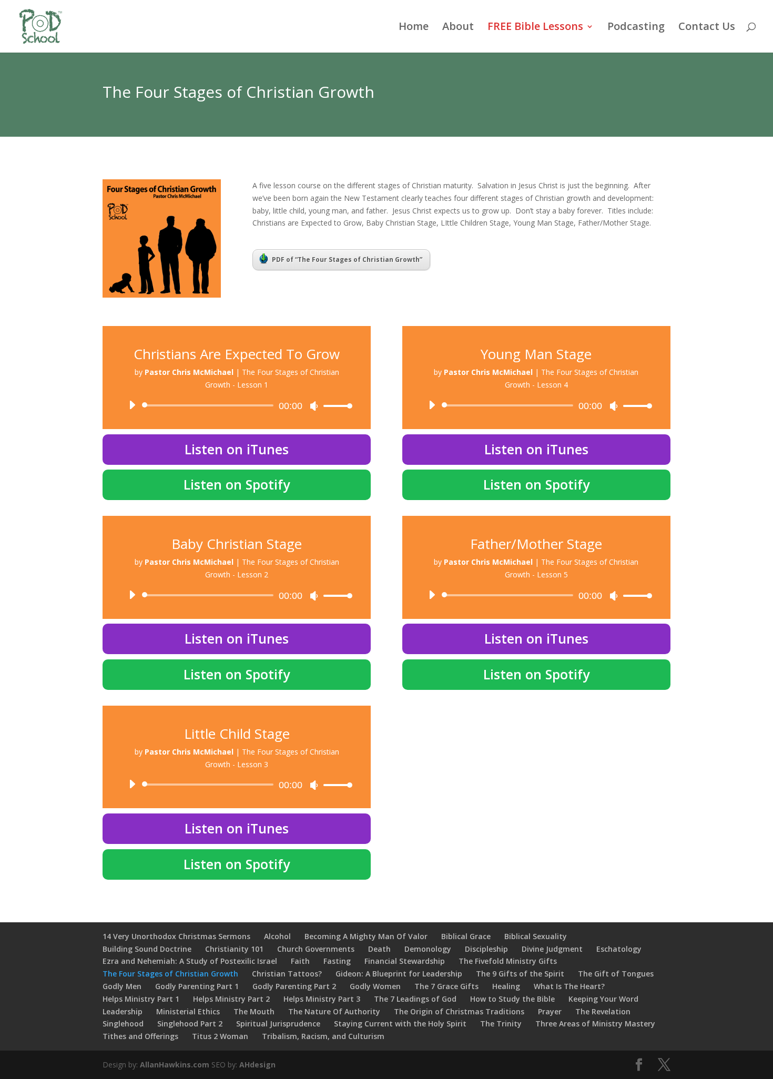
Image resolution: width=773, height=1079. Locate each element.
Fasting (337, 961)
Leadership (123, 1011)
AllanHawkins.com (174, 1065)
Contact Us (706, 28)
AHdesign (257, 1065)
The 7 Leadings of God (415, 999)
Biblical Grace (466, 936)
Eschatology (619, 949)
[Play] (132, 404)
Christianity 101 (234, 949)
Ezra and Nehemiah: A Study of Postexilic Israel (190, 961)
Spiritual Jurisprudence (278, 1024)
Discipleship (486, 949)
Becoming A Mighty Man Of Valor (366, 936)
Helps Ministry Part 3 (321, 999)
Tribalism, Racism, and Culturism (323, 1036)
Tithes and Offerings (140, 1036)
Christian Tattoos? (287, 974)
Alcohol (277, 936)
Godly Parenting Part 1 (197, 986)
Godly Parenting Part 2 (294, 986)
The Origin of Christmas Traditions (459, 1011)
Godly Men (122, 986)
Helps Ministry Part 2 (231, 999)
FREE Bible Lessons (535, 28)
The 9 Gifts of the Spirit (520, 974)
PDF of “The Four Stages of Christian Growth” (347, 259)
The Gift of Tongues (616, 974)
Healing (506, 986)
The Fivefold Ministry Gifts (508, 961)
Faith (300, 961)
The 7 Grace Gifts (446, 986)
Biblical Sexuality (535, 936)
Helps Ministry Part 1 (141, 999)
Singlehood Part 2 (189, 1024)
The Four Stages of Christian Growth (170, 974)
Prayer (550, 1011)
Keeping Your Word (603, 999)
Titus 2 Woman (220, 1036)
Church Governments (315, 949)
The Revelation (602, 1011)
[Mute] (314, 406)
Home (414, 28)
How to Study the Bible (512, 999)
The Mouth (253, 1011)
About (458, 28)
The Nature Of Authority (334, 1011)
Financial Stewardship (404, 961)
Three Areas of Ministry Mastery (595, 1024)
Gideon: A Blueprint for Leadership (398, 974)
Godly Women (375, 986)
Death (379, 949)
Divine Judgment (552, 949)
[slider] (335, 406)
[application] (237, 405)
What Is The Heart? (569, 986)
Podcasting (636, 28)
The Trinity (501, 1024)
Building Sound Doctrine (147, 949)
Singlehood (123, 1024)
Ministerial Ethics (188, 1011)
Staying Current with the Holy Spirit (400, 1024)
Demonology (427, 949)
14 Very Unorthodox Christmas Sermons (176, 936)
